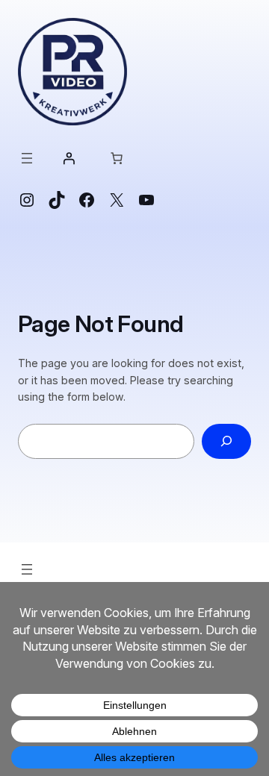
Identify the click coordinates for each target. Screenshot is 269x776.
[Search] (226, 441)
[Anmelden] (69, 158)
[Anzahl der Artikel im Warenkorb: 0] (117, 158)
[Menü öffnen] (27, 158)
